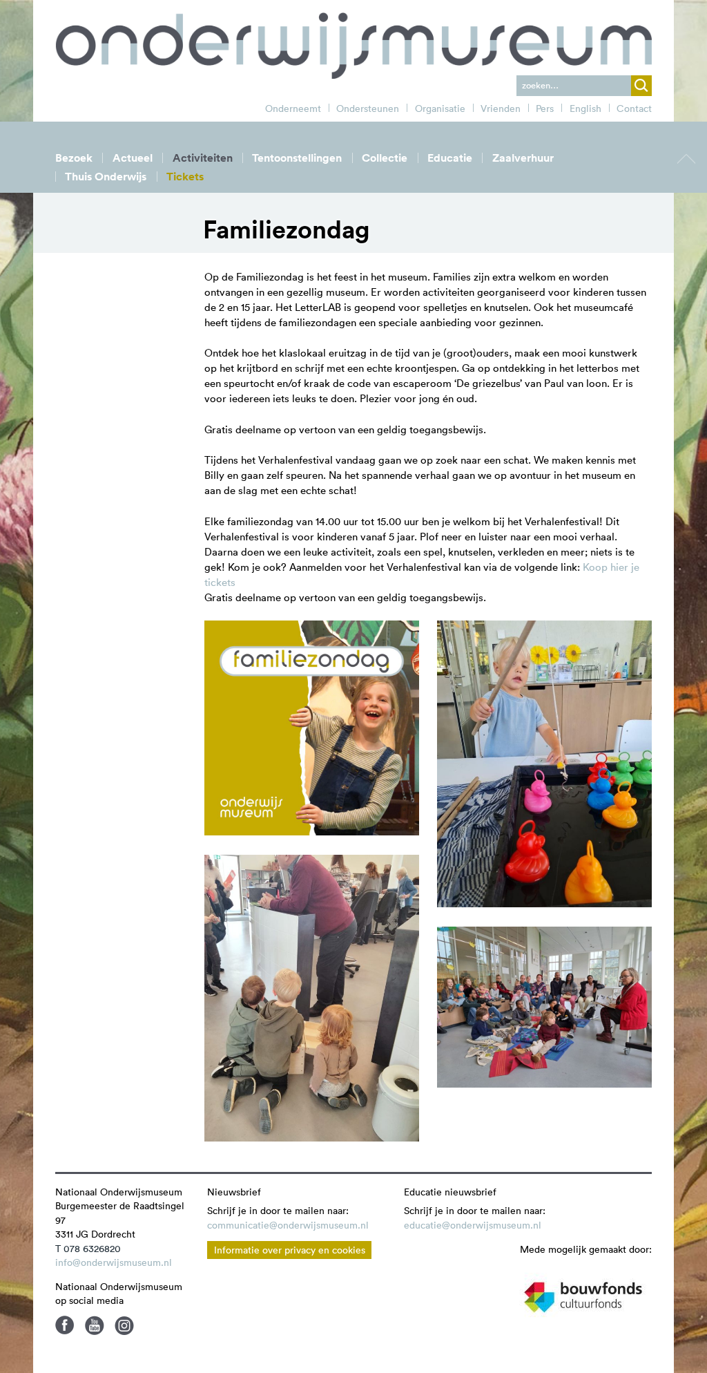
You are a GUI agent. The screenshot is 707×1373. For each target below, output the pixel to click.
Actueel (133, 158)
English (585, 108)
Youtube (94, 1325)
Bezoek (74, 158)
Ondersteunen (367, 108)
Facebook (65, 1325)
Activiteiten (203, 158)
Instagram (124, 1325)
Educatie (449, 158)
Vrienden (501, 108)
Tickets (185, 176)
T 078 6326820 (88, 1248)
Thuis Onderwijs (105, 176)
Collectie (384, 158)
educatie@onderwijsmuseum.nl (472, 1225)
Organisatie (440, 108)
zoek (641, 85)
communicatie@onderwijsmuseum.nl (288, 1225)
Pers (545, 108)
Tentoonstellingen (297, 158)
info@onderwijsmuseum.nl (113, 1262)
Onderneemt (293, 108)
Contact (634, 108)
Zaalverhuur (523, 158)
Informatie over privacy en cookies (289, 1250)
